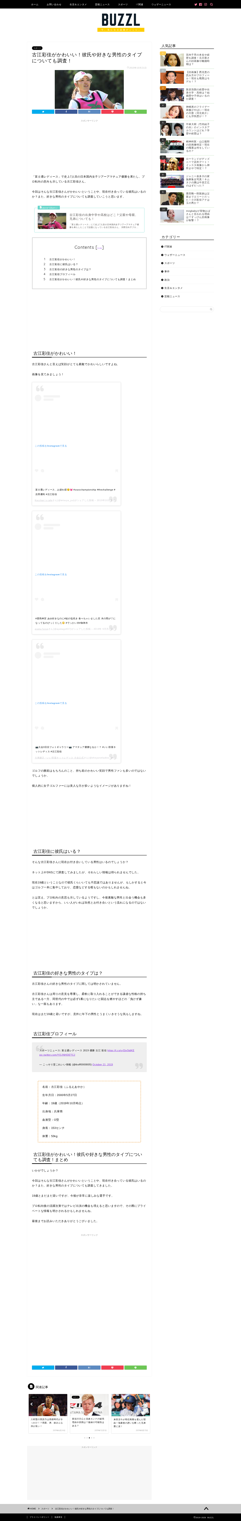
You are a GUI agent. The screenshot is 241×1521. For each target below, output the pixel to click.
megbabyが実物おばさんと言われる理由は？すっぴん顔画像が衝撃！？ (198, 215)
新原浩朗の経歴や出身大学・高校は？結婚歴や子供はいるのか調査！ (198, 94)
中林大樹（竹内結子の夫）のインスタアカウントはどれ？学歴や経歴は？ (198, 129)
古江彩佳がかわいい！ (62, 259)
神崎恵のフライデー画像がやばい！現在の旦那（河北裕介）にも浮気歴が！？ (198, 111)
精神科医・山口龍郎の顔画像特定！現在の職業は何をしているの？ (198, 146)
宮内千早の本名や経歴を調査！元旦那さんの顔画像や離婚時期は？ (198, 59)
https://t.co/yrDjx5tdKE (120, 1050)
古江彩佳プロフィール (62, 274)
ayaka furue (41, 629)
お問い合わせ (54, 4)
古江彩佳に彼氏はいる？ (63, 264)
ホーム (35, 4)
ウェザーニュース (161, 4)
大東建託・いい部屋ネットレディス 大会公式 (59, 757)
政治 (167, 279)
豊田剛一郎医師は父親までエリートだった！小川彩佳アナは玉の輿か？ (198, 198)
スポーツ (123, 4)
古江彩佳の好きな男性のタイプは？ (70, 269)
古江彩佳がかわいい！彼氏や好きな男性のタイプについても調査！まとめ (92, 279)
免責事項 (58, 1517)
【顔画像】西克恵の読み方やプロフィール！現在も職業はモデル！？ (198, 77)
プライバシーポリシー (39, 1517)
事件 (167, 271)
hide (99, 248)
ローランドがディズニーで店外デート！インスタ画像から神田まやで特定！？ (198, 163)
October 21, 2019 (102, 1064)
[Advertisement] (89, 146)
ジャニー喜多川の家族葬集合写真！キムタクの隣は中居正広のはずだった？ (198, 181)
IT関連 (139, 4)
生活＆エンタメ (78, 4)
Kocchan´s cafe (43, 500)
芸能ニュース (102, 4)
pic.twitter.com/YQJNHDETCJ (57, 1054)
